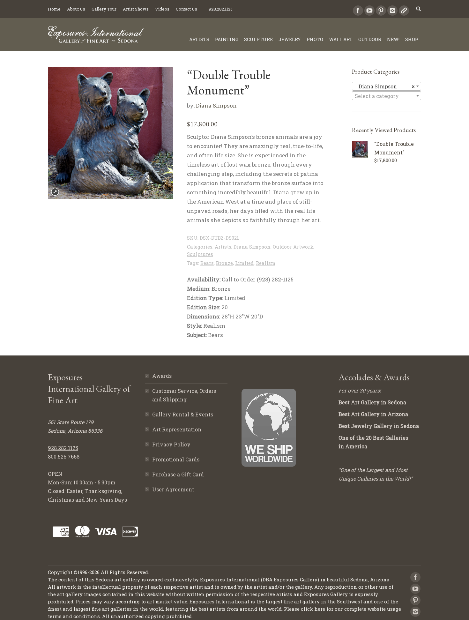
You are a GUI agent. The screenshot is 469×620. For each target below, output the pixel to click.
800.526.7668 (63, 456)
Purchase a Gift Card (178, 474)
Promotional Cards (175, 459)
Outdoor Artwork (293, 246)
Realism (265, 263)
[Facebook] (358, 10)
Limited (244, 263)
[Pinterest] (381, 10)
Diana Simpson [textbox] (384, 86)
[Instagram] (392, 10)
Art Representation (176, 429)
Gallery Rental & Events (182, 414)
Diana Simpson (216, 105)
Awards (162, 375)
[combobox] (386, 86)
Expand (55, 192)
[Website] (404, 10)
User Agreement (173, 489)
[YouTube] (369, 10)
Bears (207, 263)
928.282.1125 (63, 447)
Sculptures (200, 254)
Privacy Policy (171, 444)
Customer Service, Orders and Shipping (184, 395)
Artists (223, 246)
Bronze (224, 263)
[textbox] (386, 96)
